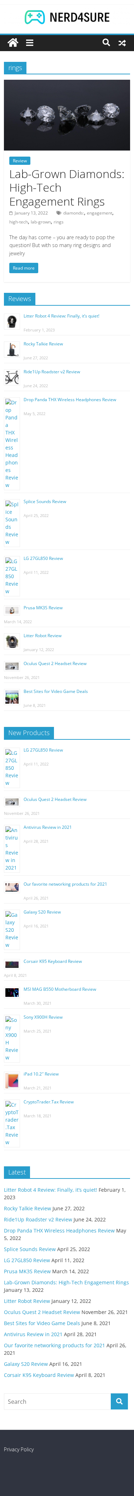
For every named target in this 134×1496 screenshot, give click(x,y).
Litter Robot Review (42, 636)
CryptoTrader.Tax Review (49, 1102)
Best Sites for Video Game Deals (56, 691)
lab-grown (41, 222)
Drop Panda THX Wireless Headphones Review (70, 400)
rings (59, 222)
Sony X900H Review (43, 1017)
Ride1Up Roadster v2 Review (52, 372)
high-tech (18, 222)
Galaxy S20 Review (42, 912)
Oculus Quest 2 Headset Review (55, 663)
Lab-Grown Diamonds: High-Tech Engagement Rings (66, 1282)
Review (20, 161)
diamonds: (73, 213)
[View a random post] (122, 42)
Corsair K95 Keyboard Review (53, 961)
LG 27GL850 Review (43, 558)
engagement (99, 213)
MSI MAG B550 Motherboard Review (60, 989)
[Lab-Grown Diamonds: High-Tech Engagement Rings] (67, 84)
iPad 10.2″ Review (41, 1074)
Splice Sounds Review (45, 501)
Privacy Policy (19, 1449)
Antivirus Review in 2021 (48, 827)
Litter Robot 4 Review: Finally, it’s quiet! (61, 316)
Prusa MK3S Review (43, 608)
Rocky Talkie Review (43, 344)
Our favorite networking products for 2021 (65, 884)
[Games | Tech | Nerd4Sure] (13, 43)
